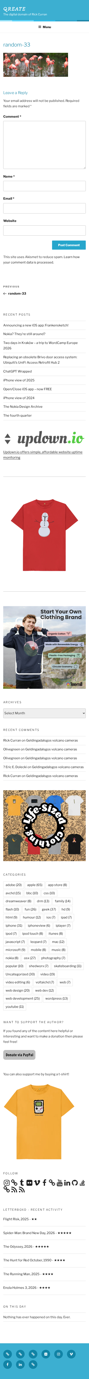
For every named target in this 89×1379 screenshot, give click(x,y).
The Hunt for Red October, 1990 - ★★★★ (34, 1260)
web (65, 982)
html (11, 917)
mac (58, 942)
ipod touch (32, 934)
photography (53, 958)
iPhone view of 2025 (19, 380)
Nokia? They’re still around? (24, 334)
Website (9, 221)
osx (30, 958)
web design (18, 990)
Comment (12, 117)
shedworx (38, 966)
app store (57, 885)
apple (34, 885)
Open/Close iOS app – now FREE (27, 389)
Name (9, 176)
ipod (11, 934)
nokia (12, 958)
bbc (32, 893)
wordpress (56, 998)
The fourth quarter (17, 415)
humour (32, 917)
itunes (56, 934)
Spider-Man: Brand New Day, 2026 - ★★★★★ (37, 1233)
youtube (15, 1007)
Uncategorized (20, 974)
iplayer (63, 926)
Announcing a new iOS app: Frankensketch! (35, 325)
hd (66, 909)
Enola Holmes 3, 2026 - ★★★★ (26, 1288)
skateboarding (67, 966)
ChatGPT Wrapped (17, 371)
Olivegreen (11, 749)
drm (43, 901)
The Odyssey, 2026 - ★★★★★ (26, 1247)
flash (12, 909)
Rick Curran (12, 740)
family (62, 901)
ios (50, 917)
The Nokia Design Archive (23, 407)
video (47, 974)
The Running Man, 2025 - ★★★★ (28, 1274)
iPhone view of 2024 (19, 398)
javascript (15, 942)
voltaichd (45, 982)
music (58, 950)
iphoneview (39, 926)
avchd (13, 893)
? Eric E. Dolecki (15, 767)
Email (8, 199)
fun (30, 909)
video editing (18, 982)
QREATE (14, 9)
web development (23, 998)
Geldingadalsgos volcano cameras (52, 740)
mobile (38, 950)
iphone (14, 926)
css (49, 893)
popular (14, 966)
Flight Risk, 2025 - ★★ (20, 1219)
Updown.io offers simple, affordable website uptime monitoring (43, 454)
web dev (44, 990)
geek (49, 909)
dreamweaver (18, 901)
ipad (66, 917)
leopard (38, 942)
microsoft (15, 950)
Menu (47, 27)
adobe (14, 885)
